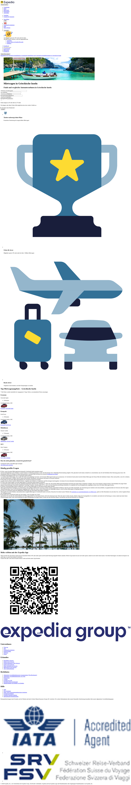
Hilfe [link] (5, 689)
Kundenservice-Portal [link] (52, 474)
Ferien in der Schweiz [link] (9, 664)
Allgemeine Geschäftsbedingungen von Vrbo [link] (14, 676)
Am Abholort (4, 92)
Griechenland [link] (7, 48)
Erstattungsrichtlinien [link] (9, 693)
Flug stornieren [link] (7, 691)
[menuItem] (9, 55)
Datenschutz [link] (7, 677)
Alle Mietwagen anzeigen (7, 465)
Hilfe (5, 26)
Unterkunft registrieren (9, 25)
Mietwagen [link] (6, 50)
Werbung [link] (6, 652)
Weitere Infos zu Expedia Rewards (15, 42)
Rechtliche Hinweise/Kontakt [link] (11, 682)
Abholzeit (3, 97)
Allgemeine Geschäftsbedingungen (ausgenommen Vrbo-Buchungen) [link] (20, 675)
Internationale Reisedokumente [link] (11, 696)
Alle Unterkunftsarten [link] (9, 668)
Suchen (3, 109)
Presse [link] (5, 654)
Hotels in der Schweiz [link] (9, 662)
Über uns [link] (6, 647)
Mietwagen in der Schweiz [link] (10, 667)
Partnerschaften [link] (7, 651)
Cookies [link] (6, 679)
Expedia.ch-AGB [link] (8, 680)
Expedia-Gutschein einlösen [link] (10, 695)
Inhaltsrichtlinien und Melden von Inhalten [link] (14, 683)
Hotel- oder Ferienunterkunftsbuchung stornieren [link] (15, 692)
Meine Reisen (7, 27)
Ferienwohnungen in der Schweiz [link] (12, 663)
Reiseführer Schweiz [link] (9, 660)
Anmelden (6, 30)
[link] (16, 7)
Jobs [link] (5, 648)
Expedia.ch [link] (6, 46)
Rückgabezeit (4, 98)
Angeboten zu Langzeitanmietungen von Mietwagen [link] (83, 491)
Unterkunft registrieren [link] (9, 650)
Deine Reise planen (5, 54)
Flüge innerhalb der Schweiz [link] (10, 666)
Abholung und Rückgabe (7, 90)
